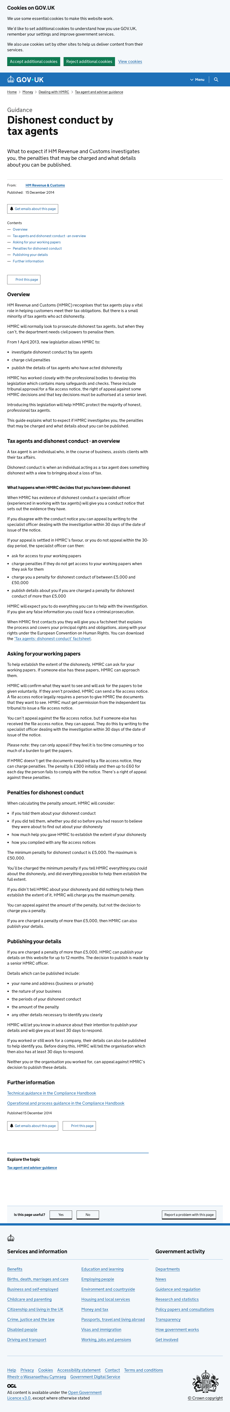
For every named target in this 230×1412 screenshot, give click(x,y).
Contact (112, 1370)
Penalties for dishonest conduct (37, 248)
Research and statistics (177, 1299)
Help (11, 1370)
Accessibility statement (79, 1370)
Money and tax (94, 1309)
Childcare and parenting (29, 1299)
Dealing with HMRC (54, 92)
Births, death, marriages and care (38, 1279)
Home (12, 92)
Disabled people (22, 1329)
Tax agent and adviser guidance (99, 92)
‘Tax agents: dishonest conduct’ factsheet (52, 638)
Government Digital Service (95, 1376)
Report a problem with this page (189, 1215)
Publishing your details (30, 255)
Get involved (166, 1339)
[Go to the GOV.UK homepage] (25, 79)
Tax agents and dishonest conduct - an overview (49, 236)
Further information (28, 261)
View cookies (130, 61)
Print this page (26, 279)
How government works (177, 1329)
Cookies (45, 1370)
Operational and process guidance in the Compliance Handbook (65, 1103)
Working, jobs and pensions (106, 1339)
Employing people (97, 1279)
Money (27, 92)
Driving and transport (26, 1339)
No (92, 1215)
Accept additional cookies (34, 61)
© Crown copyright (205, 1398)
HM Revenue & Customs (45, 185)
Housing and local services (105, 1299)
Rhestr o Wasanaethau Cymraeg (36, 1376)
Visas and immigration (101, 1329)
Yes (65, 1215)
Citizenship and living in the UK (35, 1309)
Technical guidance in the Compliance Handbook (51, 1093)
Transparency (168, 1319)
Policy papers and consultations (184, 1309)
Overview (20, 229)
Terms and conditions (143, 1370)
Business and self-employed (32, 1289)
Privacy (27, 1370)
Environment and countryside (108, 1289)
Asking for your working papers (37, 242)
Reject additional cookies (89, 61)
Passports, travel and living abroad (113, 1319)
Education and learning (102, 1269)
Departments (167, 1269)
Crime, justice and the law (31, 1319)
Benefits (14, 1269)
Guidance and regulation (177, 1289)
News (160, 1279)
